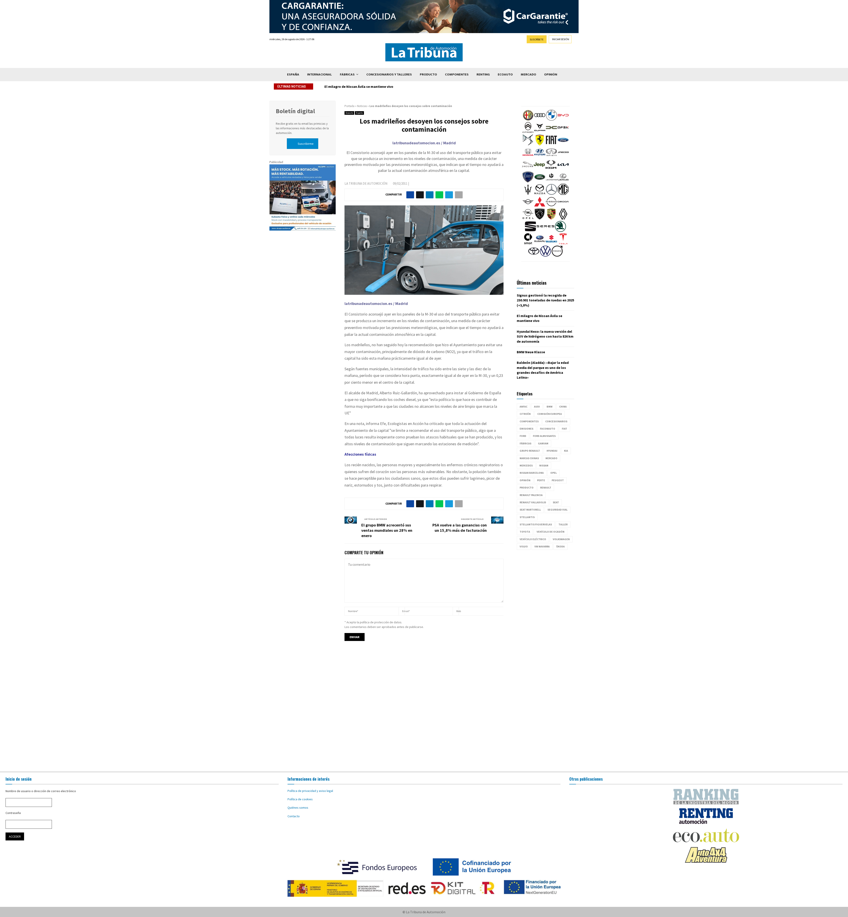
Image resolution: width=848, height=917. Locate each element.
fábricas (525, 443)
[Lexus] (563, 181)
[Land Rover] (539, 181)
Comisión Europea (549, 413)
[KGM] (550, 169)
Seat (556, 502)
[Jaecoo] (563, 157)
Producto (428, 74)
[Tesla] (563, 243)
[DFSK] (563, 132)
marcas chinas (529, 458)
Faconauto (547, 428)
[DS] (528, 144)
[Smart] (528, 243)
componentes (529, 421)
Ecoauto (505, 74)
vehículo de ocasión (550, 531)
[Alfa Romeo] (528, 120)
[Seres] (545, 231)
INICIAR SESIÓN (560, 39)
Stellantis (527, 517)
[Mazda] (539, 194)
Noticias (362, 106)
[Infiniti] (551, 157)
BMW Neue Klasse (531, 352)
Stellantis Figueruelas (536, 524)
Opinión (550, 74)
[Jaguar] (527, 169)
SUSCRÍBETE (536, 39)
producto (527, 487)
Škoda (560, 546)
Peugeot (558, 480)
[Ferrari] (539, 144)
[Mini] (528, 206)
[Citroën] (528, 132)
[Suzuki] (551, 243)
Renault (545, 487)
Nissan (543, 465)
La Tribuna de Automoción (365, 183)
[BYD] (563, 120)
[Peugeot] (539, 218)
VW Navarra (542, 546)
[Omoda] (563, 206)
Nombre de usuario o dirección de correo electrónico (41, 791)
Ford (523, 436)
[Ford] (563, 144)
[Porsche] (551, 218)
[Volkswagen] (545, 255)
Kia (566, 450)
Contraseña (13, 813)
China (563, 406)
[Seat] (530, 231)
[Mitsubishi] (539, 206)
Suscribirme (306, 144)
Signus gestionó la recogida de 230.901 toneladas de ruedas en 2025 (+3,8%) (545, 300)
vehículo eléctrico (533, 539)
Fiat (564, 428)
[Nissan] (551, 206)
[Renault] (563, 218)
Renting (483, 74)
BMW (550, 406)
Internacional (319, 74)
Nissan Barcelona (532, 472)
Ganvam (543, 443)
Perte (541, 480)
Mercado (528, 74)
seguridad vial (557, 509)
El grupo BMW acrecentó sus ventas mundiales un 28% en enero (386, 530)
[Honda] (528, 157)
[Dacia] (551, 132)
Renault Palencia (531, 495)
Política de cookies (300, 799)
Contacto (294, 816)
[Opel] (528, 218)
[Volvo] (557, 255)
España (293, 74)
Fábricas (347, 74)
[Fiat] (551, 144)
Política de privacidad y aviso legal (310, 791)
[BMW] (551, 120)
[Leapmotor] (551, 181)
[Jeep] (539, 169)
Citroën (525, 413)
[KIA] (563, 169)
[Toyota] (533, 255)
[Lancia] (528, 181)
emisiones (526, 428)
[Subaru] (539, 243)
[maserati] (528, 194)
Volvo (524, 546)
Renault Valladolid (533, 502)
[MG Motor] (563, 194)
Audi (537, 406)
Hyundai (552, 450)
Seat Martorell (530, 509)
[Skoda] (560, 231)
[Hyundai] (539, 157)
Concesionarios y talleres (389, 74)
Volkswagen (561, 539)
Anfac (523, 406)
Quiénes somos (298, 808)
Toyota (525, 531)
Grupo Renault (530, 450)
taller (563, 524)
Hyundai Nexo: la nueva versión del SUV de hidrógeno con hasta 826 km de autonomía (392, 86)
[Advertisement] (424, 710)
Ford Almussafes (544, 436)
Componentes (457, 74)
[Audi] (539, 120)
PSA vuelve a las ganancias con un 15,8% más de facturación (459, 527)
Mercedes (526, 465)
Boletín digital (295, 111)
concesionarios (556, 421)
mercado (551, 458)
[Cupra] (539, 132)
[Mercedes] (551, 194)
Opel (553, 472)
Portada (349, 106)
